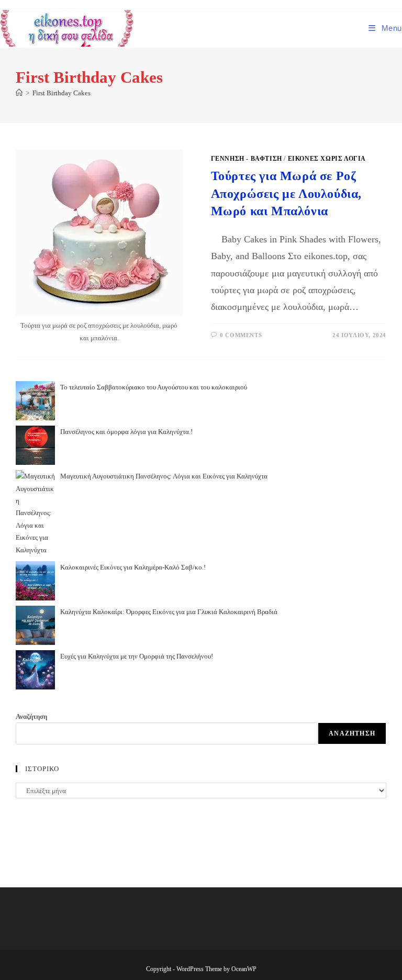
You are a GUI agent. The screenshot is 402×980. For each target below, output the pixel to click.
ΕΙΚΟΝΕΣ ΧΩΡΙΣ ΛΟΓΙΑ (327, 158)
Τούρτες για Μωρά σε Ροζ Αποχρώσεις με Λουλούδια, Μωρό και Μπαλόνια (286, 193)
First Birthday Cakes (61, 93)
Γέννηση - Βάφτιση (246, 158)
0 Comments (241, 335)
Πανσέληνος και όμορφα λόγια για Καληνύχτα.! (126, 432)
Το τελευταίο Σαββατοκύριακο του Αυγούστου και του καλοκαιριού (153, 387)
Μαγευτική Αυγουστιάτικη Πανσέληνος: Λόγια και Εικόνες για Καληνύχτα (163, 476)
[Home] (19, 93)
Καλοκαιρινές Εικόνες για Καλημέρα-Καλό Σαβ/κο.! (133, 567)
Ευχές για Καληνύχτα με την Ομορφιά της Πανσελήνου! (136, 656)
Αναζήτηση (31, 716)
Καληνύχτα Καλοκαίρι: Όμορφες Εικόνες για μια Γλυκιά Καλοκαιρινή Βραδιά (168, 612)
